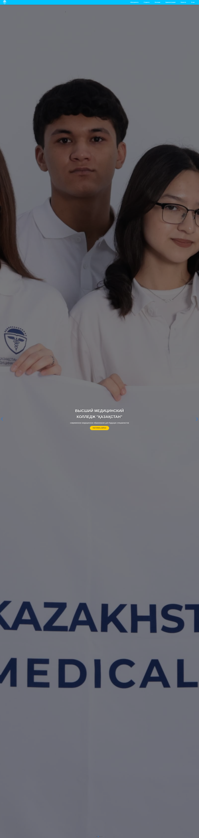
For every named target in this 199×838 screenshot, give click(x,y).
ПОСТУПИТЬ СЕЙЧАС (99, 428)
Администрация (170, 2)
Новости (183, 2)
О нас (193, 2)
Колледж (157, 2)
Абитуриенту (134, 2)
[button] (98, 836)
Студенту (147, 2)
